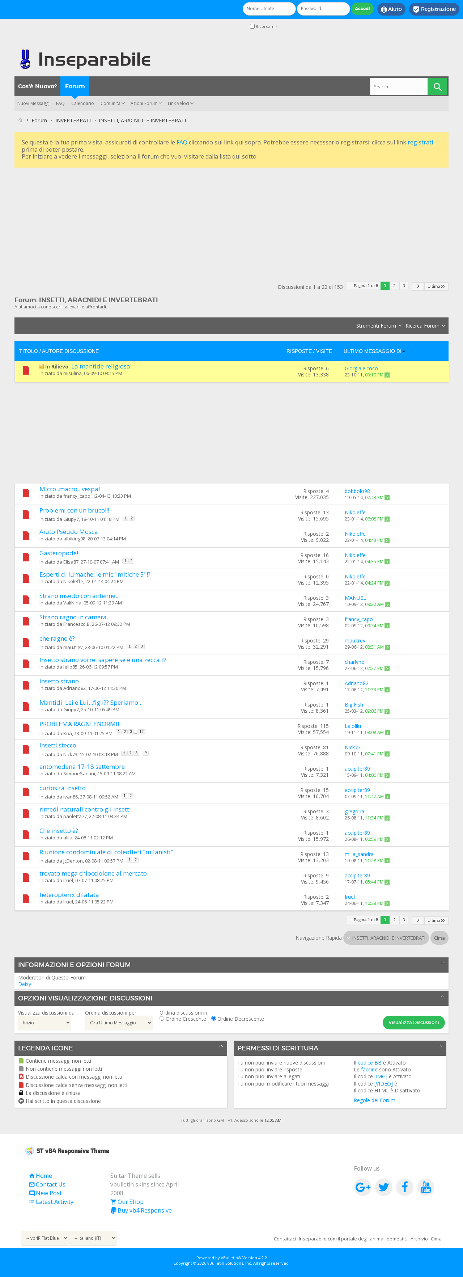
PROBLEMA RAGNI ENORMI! (79, 724)
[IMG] (380, 1076)
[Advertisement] (231, 220)
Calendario (82, 103)
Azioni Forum (144, 103)
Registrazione (434, 9)
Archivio (419, 1238)
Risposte (299, 351)
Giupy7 (71, 519)
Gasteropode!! (59, 553)
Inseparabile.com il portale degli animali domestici (353, 1238)
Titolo (28, 351)
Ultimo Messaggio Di (373, 351)
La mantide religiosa (100, 366)
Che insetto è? (58, 830)
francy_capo (76, 496)
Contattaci (285, 1238)
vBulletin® (231, 1257)
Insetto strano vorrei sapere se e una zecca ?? (102, 660)
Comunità (110, 103)
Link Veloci (178, 103)
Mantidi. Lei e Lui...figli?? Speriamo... (91, 702)
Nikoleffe (73, 581)
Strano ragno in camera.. (74, 617)
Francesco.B (76, 624)
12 (141, 732)
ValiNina (72, 602)
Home (40, 1176)
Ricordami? (266, 26)
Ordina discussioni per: (111, 1013)
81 (326, 747)
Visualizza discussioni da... (48, 1013)
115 (324, 725)
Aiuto (391, 9)
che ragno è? (57, 638)
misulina (72, 373)
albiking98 (74, 538)
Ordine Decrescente (240, 1019)
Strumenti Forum (376, 325)
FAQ (60, 103)
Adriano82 (74, 688)
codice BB (370, 1062)
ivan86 (70, 797)
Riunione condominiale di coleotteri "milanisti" (106, 852)
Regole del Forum (374, 1100)
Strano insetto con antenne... (79, 595)
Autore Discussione (70, 351)
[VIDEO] (383, 1083)
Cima (439, 938)
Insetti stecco (57, 745)
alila (67, 837)
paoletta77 (75, 816)
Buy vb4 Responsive (141, 1210)
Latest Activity (51, 1202)
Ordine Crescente (185, 1019)
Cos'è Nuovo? (37, 86)
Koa (67, 733)
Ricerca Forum (422, 325)
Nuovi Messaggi (33, 103)
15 (326, 790)
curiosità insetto (62, 788)
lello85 (70, 666)
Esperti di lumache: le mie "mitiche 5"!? (94, 574)
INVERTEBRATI (73, 120)
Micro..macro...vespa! (69, 489)
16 (326, 555)
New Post (45, 1193)
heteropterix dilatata (69, 894)
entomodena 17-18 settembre (82, 766)
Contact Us (47, 1184)
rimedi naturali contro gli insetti (85, 809)
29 (326, 640)
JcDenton (73, 861)
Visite (324, 351)
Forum (75, 86)
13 (326, 512)
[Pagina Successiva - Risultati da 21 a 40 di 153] (418, 286)
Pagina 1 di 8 (366, 285)
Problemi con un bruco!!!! (75, 510)
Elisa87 (70, 562)
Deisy (24, 984)
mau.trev (73, 647)
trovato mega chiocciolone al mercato (93, 873)
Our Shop (127, 1202)
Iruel (68, 880)
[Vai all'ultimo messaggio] (387, 375)
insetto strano (59, 681)
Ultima (434, 286)
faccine (369, 1069)
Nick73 (70, 754)
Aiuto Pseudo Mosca (68, 531)
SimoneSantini (79, 773)
